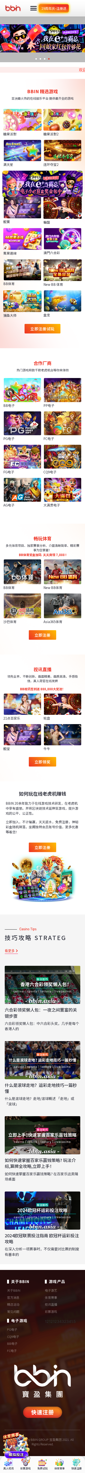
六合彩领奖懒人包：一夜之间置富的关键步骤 (41, 1013)
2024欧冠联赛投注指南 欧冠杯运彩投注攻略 (42, 1238)
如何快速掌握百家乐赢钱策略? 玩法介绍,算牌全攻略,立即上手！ (40, 1163)
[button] (33, 8)
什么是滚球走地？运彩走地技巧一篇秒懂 (41, 1088)
